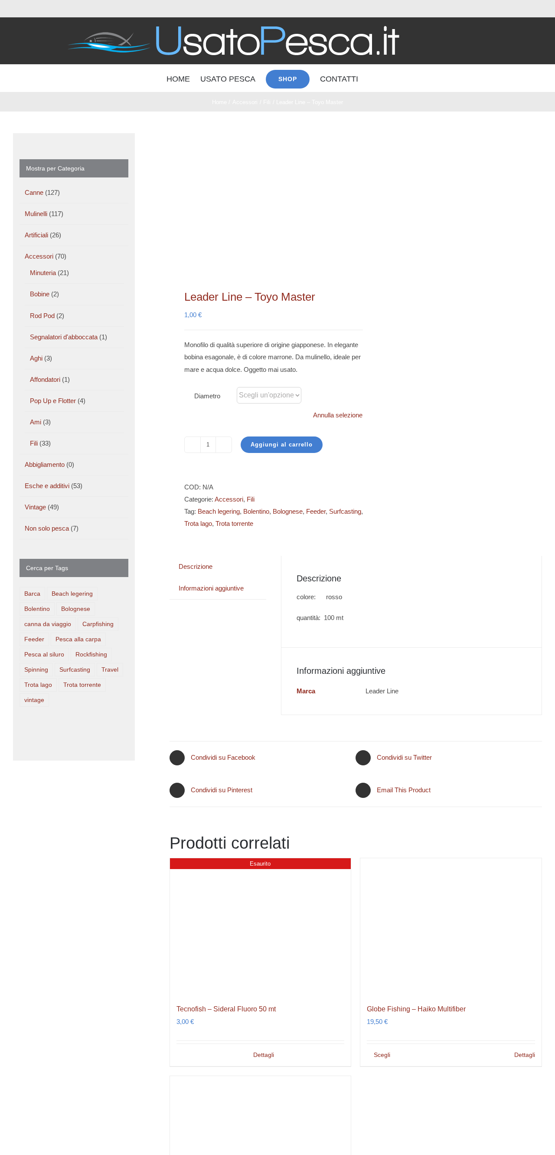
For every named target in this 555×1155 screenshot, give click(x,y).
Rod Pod (42, 315)
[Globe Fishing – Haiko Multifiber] (451, 926)
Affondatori (45, 379)
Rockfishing (91, 654)
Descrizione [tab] (195, 566)
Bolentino (256, 511)
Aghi (36, 358)
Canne (34, 192)
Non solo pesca (47, 528)
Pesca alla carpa (78, 639)
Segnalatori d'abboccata (64, 337)
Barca (32, 594)
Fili (251, 499)
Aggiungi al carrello (282, 444)
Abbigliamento (45, 464)
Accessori (229, 499)
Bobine (39, 294)
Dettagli (263, 1054)
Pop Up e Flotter (53, 400)
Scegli (382, 1054)
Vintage (35, 507)
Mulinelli (36, 213)
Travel (109, 669)
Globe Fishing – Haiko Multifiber (416, 1009)
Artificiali (36, 235)
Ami (35, 422)
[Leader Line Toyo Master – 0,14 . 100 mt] (259, 200)
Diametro (207, 396)
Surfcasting (345, 511)
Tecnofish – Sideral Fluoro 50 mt (226, 1009)
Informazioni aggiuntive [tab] (211, 588)
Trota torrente (234, 523)
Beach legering (219, 511)
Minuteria (43, 272)
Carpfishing (98, 624)
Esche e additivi (47, 485)
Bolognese (288, 511)
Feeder (316, 511)
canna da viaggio (47, 624)
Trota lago (198, 523)
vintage (34, 700)
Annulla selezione (337, 415)
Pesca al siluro (44, 654)
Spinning (36, 669)
